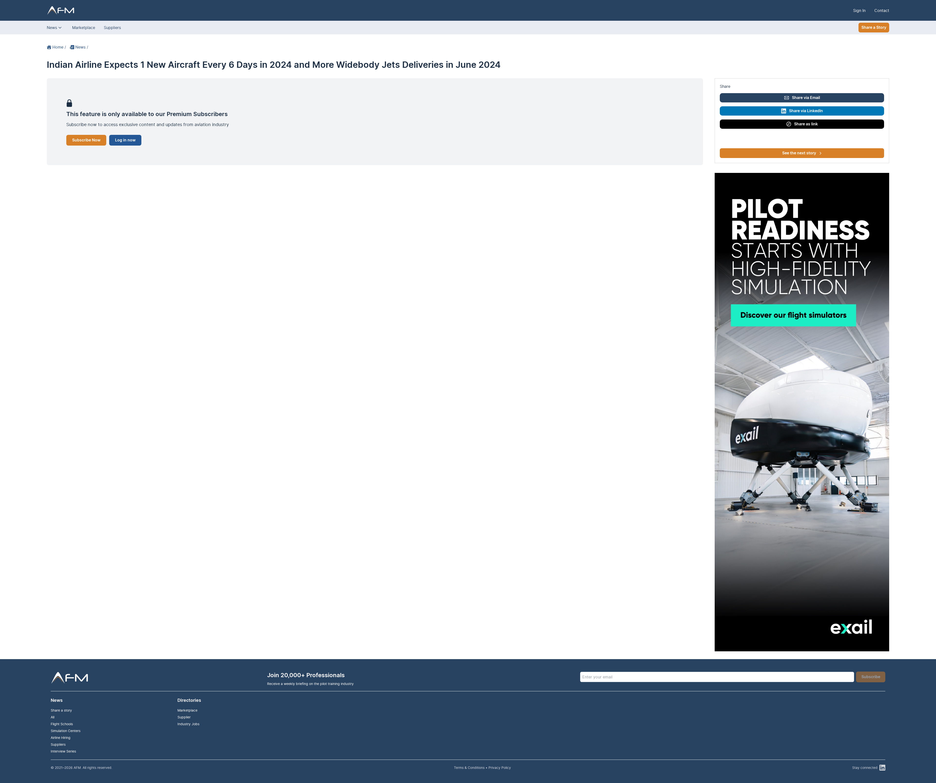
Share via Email (806, 98)
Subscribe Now (86, 140)
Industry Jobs (188, 724)
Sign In (859, 10)
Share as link (806, 124)
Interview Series (63, 751)
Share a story (61, 710)
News (52, 27)
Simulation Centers (65, 731)
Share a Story (873, 28)
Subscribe (870, 677)
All (52, 717)
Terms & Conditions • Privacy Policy (482, 767)
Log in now (125, 140)
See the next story (799, 153)
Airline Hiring (60, 737)
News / (81, 47)
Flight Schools (62, 724)
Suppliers (112, 27)
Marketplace (83, 27)
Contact (881, 10)
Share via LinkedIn (806, 111)
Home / (59, 47)
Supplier (184, 717)
